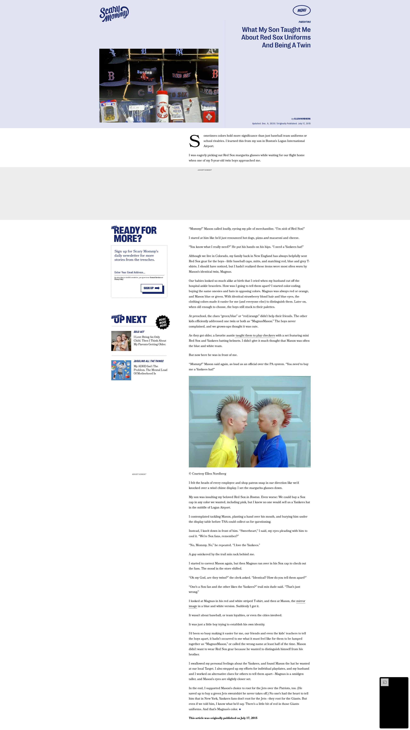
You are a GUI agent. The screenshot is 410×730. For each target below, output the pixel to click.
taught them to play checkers (255, 335)
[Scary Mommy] (114, 13)
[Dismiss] (404, 680)
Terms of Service (155, 277)
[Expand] (383, 680)
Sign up (149, 288)
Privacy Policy (119, 279)
